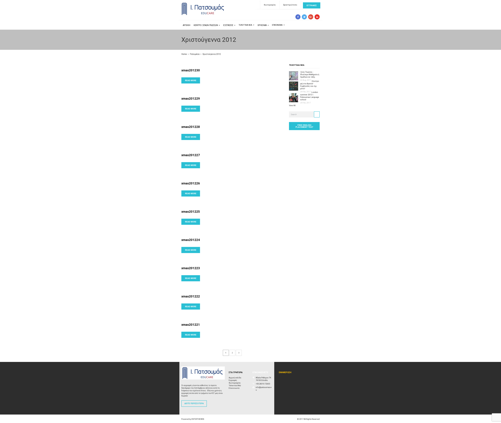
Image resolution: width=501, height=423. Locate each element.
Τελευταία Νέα (235, 385)
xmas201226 (190, 183)
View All (292, 105)
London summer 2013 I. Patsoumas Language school (309, 96)
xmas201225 (190, 211)
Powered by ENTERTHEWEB (192, 419)
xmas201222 (190, 296)
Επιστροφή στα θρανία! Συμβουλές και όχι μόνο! (309, 85)
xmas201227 (190, 155)
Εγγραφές (233, 380)
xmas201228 (190, 127)
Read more (190, 80)
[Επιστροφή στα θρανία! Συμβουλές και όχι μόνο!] (293, 86)
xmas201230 (190, 70)
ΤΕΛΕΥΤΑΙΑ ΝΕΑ (245, 25)
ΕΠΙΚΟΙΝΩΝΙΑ (277, 25)
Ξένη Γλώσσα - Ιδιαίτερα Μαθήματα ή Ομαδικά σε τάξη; (309, 74)
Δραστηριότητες (290, 5)
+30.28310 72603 (263, 384)
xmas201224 (190, 240)
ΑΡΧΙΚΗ (186, 25)
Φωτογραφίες (270, 5)
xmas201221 (190, 324)
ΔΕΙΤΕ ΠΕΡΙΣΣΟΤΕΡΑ (194, 403)
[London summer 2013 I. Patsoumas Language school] (293, 97)
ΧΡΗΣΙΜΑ (262, 25)
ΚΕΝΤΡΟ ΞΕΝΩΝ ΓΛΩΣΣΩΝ (206, 25)
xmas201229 (190, 98)
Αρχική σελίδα (235, 378)
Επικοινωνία (234, 388)
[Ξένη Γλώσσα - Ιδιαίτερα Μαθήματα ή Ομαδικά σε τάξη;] (293, 75)
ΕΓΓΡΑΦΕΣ (312, 5)
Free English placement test (304, 126)
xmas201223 (190, 268)
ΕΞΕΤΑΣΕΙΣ (228, 25)
